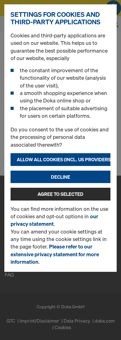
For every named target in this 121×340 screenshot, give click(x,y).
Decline (60, 177)
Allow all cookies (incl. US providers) (63, 159)
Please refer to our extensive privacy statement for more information (55, 254)
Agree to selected (60, 194)
